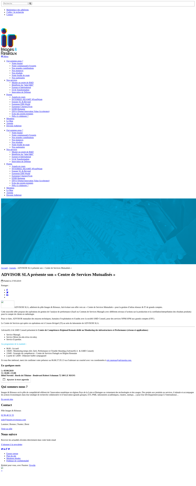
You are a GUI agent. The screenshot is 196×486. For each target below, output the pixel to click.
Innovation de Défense (21, 92)
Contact (9, 14)
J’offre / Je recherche (15, 12)
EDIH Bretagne (18, 109)
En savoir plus (7, 399)
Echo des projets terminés (22, 114)
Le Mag (9, 121)
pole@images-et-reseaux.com (13, 420)
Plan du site (11, 456)
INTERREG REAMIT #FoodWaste (27, 99)
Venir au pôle (6, 429)
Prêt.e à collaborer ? (20, 116)
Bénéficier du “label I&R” (23, 85)
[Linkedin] (7, 295)
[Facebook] (7, 290)
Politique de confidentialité (17, 461)
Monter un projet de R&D (23, 82)
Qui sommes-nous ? (14, 61)
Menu (5, 56)
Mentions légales (13, 458)
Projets (9, 94)
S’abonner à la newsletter (11, 444)
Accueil (4, 268)
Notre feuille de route (21, 75)
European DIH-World (21, 104)
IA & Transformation (20, 90)
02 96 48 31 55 (7, 415)
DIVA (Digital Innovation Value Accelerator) (30, 111)
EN (11, 21)
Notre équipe (17, 63)
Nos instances (17, 70)
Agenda (9, 123)
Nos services (11, 80)
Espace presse (12, 453)
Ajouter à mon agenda (18, 379)
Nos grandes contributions (23, 68)
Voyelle (32, 465)
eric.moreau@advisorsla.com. (119, 360)
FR (21, 21)
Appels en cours (18, 97)
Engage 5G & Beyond (21, 102)
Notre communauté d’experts (24, 66)
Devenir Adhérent (13, 126)
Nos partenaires (18, 78)
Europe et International (21, 87)
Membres (10, 118)
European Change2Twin (22, 106)
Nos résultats (17, 73)
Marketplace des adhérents (17, 10)
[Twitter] (7, 292)
